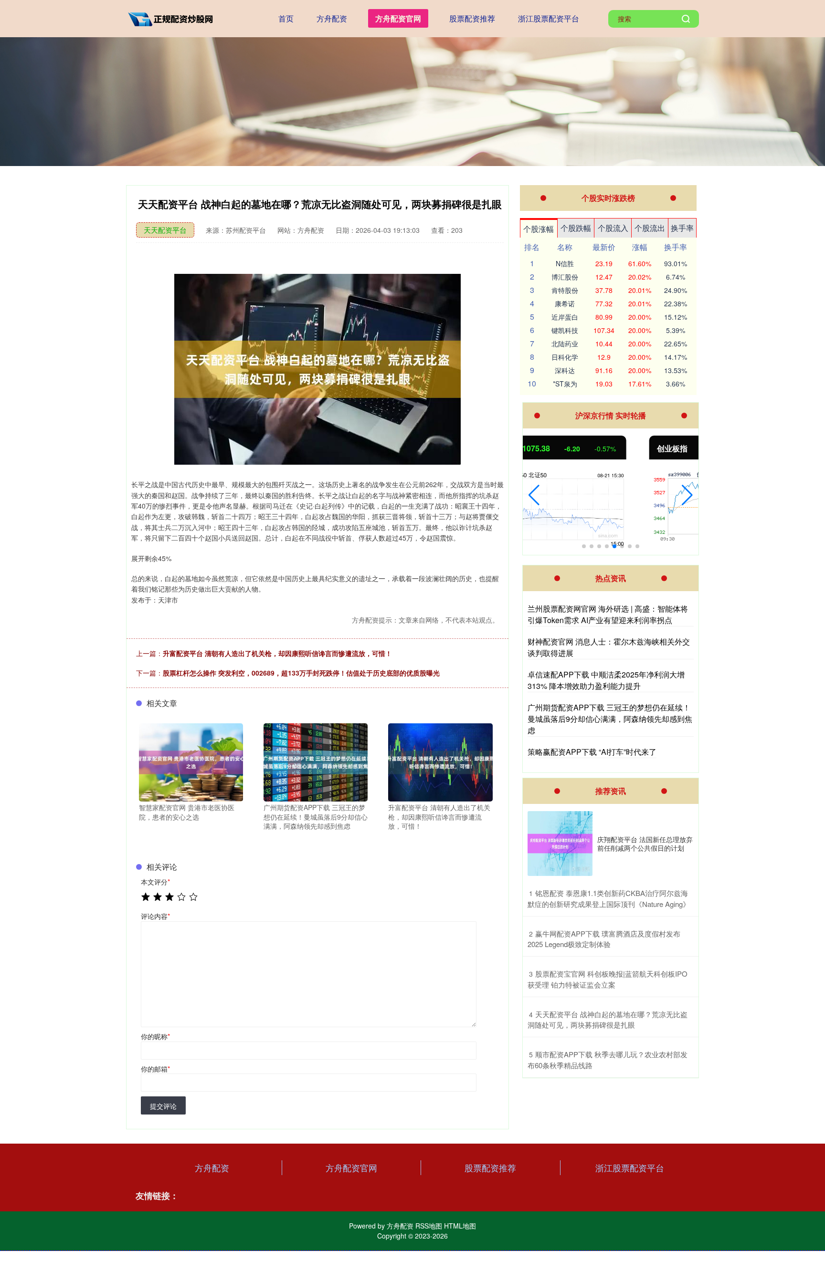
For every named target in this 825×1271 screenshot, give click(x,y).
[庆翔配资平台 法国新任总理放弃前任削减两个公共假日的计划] (560, 843)
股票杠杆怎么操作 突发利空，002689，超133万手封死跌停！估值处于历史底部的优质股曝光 (301, 672)
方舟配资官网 (398, 18)
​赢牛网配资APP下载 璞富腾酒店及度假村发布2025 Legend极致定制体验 (604, 938)
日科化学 (564, 357)
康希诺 (565, 303)
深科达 (565, 370)
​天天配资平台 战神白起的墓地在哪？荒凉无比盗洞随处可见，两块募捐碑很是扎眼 (608, 1019)
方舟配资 (332, 18)
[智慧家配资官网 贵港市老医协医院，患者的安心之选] (191, 761)
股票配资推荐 (472, 18)
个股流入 (613, 227)
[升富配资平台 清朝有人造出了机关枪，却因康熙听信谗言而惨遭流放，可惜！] (440, 761)
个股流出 (650, 227)
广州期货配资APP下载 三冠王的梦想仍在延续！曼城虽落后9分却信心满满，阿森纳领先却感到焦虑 (610, 719)
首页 (286, 18)
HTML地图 (460, 1225)
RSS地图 (428, 1225)
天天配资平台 (165, 230)
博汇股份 (564, 276)
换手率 (682, 227)
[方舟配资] (173, 17)
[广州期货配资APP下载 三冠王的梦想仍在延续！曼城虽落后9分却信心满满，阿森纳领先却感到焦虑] (316, 761)
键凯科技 (564, 330)
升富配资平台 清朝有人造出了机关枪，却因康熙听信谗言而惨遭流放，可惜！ (277, 653)
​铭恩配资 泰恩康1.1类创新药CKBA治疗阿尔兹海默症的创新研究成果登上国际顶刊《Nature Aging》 (609, 898)
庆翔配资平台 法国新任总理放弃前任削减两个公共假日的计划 (645, 843)
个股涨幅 (538, 228)
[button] (534, 495)
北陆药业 (564, 343)
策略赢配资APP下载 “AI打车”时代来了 (592, 751)
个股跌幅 (576, 227)
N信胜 (565, 263)
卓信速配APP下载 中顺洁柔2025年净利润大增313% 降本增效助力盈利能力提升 (606, 680)
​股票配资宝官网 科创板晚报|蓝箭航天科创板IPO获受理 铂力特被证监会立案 (608, 979)
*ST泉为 (565, 383)
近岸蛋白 (564, 317)
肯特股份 (564, 290)
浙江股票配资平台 (548, 18)
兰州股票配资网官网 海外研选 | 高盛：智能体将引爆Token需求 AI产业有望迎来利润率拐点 (608, 614)
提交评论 (163, 1106)
